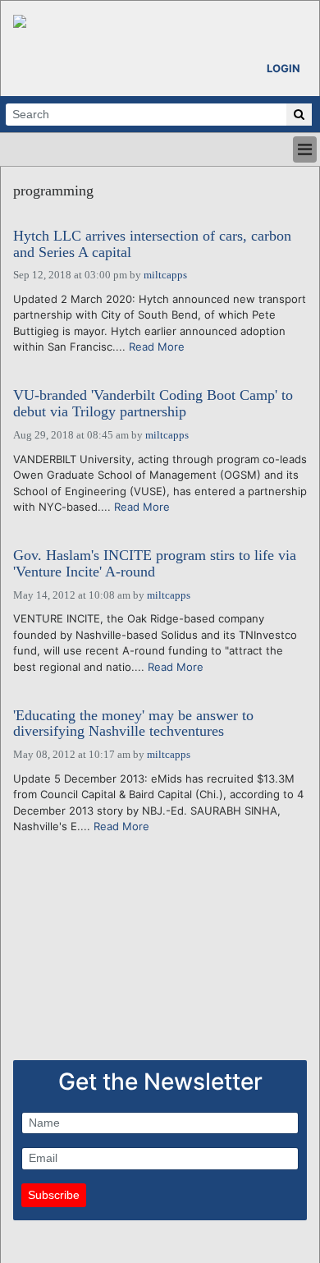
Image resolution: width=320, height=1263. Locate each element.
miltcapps (165, 275)
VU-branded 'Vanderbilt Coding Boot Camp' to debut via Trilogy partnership (153, 404)
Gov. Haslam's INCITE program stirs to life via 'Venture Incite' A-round (154, 564)
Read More (157, 346)
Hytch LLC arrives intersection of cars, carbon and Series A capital (152, 244)
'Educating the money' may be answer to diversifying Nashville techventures (133, 724)
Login (283, 68)
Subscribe (54, 1194)
